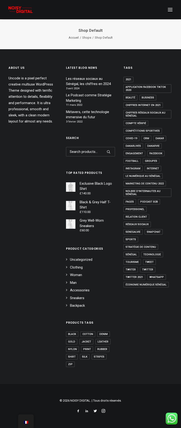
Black (72, 334)
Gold (71, 341)
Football (132, 161)
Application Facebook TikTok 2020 (146, 89)
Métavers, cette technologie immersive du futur (87, 114)
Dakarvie (153, 145)
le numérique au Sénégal (143, 176)
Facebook (155, 153)
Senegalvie (133, 231)
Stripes (99, 356)
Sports (131, 239)
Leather (103, 341)
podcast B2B (149, 201)
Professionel (135, 209)
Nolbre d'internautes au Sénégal (143, 193)
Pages (130, 201)
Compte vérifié (136, 123)
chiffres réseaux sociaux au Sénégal (145, 114)
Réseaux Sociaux (137, 224)
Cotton (87, 334)
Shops (86, 37)
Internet (153, 168)
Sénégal (131, 254)
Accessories (80, 290)
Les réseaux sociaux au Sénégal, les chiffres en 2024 (88, 81)
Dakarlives (133, 145)
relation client (136, 216)
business (148, 97)
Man (73, 283)
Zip (70, 364)
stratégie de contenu (141, 247)
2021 (128, 79)
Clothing (76, 267)
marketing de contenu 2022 (145, 183)
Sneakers (77, 298)
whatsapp (156, 277)
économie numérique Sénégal (146, 284)
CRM (146, 138)
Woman (76, 275)
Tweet (149, 262)
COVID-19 (131, 138)
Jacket (86, 341)
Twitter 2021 (134, 277)
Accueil (74, 37)
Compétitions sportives (143, 130)
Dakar (160, 138)
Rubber (102, 349)
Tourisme (132, 262)
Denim (103, 334)
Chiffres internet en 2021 (143, 105)
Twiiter (131, 269)
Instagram (133, 168)
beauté (130, 97)
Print (87, 349)
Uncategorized (81, 259)
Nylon (72, 349)
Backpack (77, 305)
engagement (134, 153)
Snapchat (153, 231)
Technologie (152, 254)
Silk (84, 356)
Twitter (147, 269)
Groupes (151, 161)
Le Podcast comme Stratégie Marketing (88, 98)
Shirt (72, 356)
